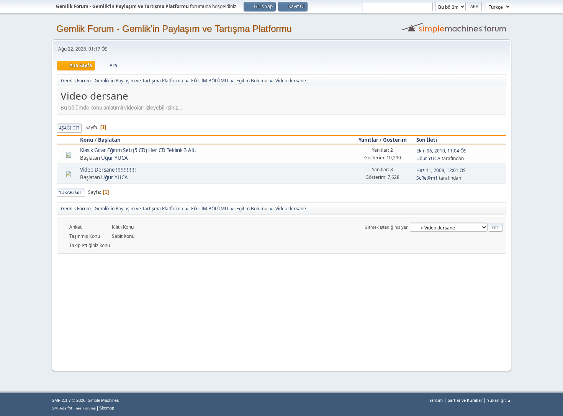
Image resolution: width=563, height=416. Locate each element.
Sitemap (106, 408)
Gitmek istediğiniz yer (386, 227)
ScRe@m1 (427, 178)
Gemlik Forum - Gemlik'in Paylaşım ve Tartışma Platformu (173, 28)
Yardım (436, 400)
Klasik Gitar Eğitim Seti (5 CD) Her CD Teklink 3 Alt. (138, 150)
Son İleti (426, 139)
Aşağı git (69, 128)
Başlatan (109, 139)
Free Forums (85, 408)
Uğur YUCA (114, 157)
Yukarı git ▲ (499, 400)
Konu (86, 139)
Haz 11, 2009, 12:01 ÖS (441, 170)
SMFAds (59, 408)
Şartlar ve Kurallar (465, 400)
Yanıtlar (368, 139)
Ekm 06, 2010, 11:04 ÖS (441, 150)
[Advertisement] (281, 311)
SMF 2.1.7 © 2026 (68, 400)
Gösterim (395, 139)
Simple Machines (103, 400)
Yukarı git (70, 192)
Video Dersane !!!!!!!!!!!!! (108, 169)
